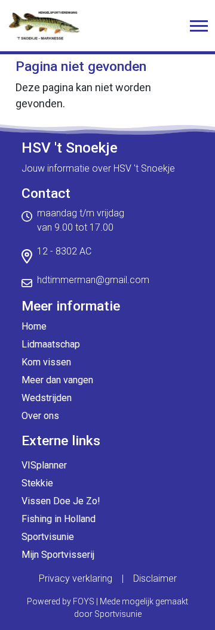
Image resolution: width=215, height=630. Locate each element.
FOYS (83, 601)
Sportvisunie (48, 536)
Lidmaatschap (51, 344)
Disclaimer (155, 578)
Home (34, 326)
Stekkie (37, 483)
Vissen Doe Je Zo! (61, 501)
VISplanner (44, 465)
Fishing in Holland (59, 519)
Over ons (40, 415)
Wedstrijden (47, 398)
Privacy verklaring (75, 578)
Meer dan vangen (57, 380)
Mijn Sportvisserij (58, 554)
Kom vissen (46, 362)
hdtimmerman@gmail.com (93, 279)
